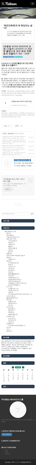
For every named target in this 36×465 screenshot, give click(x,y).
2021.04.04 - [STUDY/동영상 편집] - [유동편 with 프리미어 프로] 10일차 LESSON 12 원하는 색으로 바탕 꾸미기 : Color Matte (18, 93)
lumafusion (12, 320)
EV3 (10, 305)
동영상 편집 (11, 133)
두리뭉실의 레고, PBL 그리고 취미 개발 (14, 180)
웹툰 (10, 246)
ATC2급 (11, 270)
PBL (8, 233)
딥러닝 (11, 310)
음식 (10, 252)
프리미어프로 (20, 344)
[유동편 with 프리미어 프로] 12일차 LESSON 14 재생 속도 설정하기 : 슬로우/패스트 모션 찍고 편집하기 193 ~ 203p (14, 142)
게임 (10, 250)
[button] (2, 13)
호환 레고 (12, 301)
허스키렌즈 (23, 343)
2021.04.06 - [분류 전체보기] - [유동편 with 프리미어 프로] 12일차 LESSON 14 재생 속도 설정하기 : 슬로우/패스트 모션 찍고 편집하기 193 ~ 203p (18, 114)
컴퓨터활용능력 (13, 274)
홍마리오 (4, 343)
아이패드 (10, 316)
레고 (9, 299)
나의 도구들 (10, 296)
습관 (8, 257)
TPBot (29, 343)
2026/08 (18, 367)
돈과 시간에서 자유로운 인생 (15, 255)
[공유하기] (8, 126)
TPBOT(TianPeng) (14, 281)
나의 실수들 (12, 240)
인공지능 (17, 343)
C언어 (11, 275)
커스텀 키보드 (13, 290)
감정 (10, 242)
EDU (9, 261)
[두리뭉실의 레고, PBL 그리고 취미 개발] (9, 3)
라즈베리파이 (13, 277)
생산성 (9, 331)
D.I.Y (9, 287)
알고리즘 (11, 309)
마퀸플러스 (25, 348)
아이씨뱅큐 (14, 350)
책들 (9, 253)
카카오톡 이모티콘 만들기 (16, 325)
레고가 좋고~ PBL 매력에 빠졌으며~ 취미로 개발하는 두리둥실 (14, 184)
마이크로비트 (13, 263)
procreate (11, 318)
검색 (32, 213)
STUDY (5, 133)
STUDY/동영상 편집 (8, 56)
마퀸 (13, 341)
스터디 (19, 348)
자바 (10, 272)
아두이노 (11, 266)
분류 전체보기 (10, 231)
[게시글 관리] (11, 126)
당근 (13, 346)
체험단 (3, 344)
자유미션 (17, 341)
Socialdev (17, 462)
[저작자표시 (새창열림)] (21, 126)
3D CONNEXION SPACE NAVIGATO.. (20, 294)
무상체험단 (13, 348)
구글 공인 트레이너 (12, 237)
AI (8, 329)
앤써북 (8, 350)
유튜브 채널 (12, 248)
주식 (8, 327)
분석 (30, 348)
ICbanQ (3, 350)
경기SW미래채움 (14, 285)
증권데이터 (8, 341)
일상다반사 (11, 239)
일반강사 (8, 344)
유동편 (9, 346)
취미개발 (10, 235)
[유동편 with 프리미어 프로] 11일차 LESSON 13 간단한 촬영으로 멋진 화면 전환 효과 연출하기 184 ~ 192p (19, 33)
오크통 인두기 (13, 288)
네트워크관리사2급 (14, 279)
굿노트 (11, 322)
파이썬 (11, 268)
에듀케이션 (12, 303)
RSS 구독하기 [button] (7, 434)
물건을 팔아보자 (12, 298)
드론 (10, 292)
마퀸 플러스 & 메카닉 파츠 (17, 283)
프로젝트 (10, 323)
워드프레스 (10, 343)
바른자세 (11, 259)
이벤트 (11, 244)
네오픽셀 (27, 344)
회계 (10, 264)
